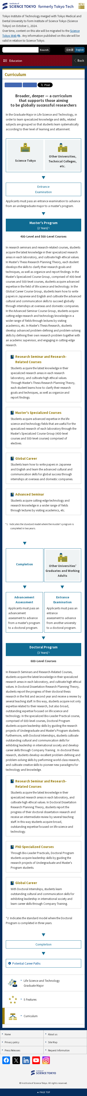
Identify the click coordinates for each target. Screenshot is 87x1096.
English (80, 49)
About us (52, 1034)
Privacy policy (12, 1042)
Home (8, 1034)
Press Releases (12, 1050)
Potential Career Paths (26, 963)
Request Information (59, 1050)
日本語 (69, 49)
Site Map (52, 1042)
